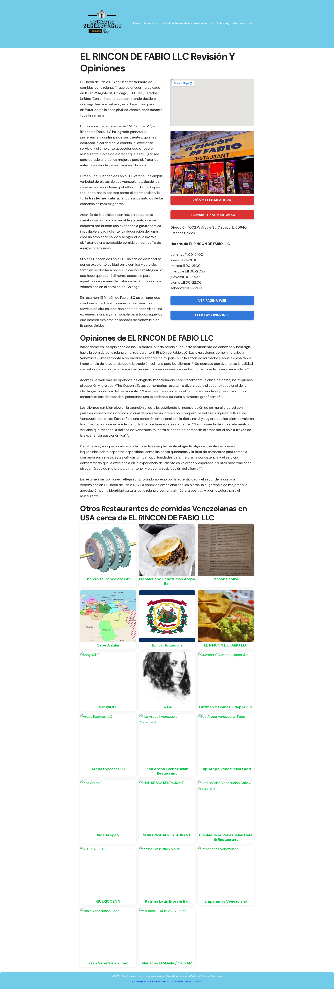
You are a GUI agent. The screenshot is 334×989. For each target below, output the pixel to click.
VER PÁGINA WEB (212, 300)
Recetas (149, 23)
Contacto (239, 23)
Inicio (136, 23)
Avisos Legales (139, 981)
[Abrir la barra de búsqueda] (251, 23)
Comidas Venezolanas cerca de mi (185, 23)
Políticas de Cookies (181, 981)
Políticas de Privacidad (158, 981)
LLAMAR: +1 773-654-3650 (212, 215)
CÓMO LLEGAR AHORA (212, 200)
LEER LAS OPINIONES (212, 315)
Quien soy (222, 23)
